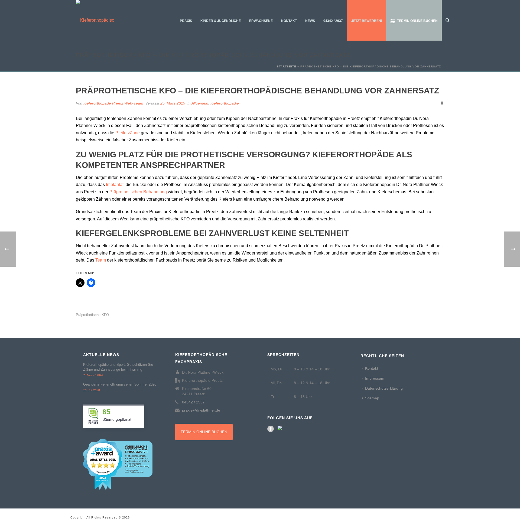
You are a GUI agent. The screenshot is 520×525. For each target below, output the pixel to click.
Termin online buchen (417, 21)
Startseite (286, 66)
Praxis (186, 21)
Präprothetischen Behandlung (138, 192)
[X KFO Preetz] (281, 429)
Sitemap (372, 398)
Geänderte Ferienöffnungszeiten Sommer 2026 (119, 384)
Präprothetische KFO (92, 315)
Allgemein (199, 103)
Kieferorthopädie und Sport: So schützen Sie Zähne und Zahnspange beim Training (118, 367)
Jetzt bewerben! (366, 21)
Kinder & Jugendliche (220, 21)
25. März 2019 (172, 103)
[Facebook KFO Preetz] (270, 429)
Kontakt (289, 21)
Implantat (114, 184)
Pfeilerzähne (127, 133)
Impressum (374, 378)
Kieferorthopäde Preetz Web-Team (113, 103)
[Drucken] (442, 103)
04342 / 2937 (333, 21)
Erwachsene (261, 21)
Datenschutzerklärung (384, 388)
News (310, 21)
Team (100, 260)
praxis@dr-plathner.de (201, 410)
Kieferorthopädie (224, 103)
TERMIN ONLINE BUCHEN (204, 432)
